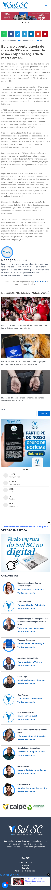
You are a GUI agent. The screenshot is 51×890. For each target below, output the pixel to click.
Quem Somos (25, 862)
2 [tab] (25, 22)
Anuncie (25, 865)
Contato (25, 868)
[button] (4, 34)
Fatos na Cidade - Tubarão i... (31, 605)
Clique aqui (40, 281)
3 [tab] (28, 22)
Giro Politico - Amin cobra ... (30, 698)
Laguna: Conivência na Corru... (31, 770)
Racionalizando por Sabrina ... (31, 589)
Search (4, 409)
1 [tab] (22, 22)
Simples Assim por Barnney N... (32, 788)
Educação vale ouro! (27, 716)
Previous (4, 16)
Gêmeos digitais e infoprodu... (31, 736)
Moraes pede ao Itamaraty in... (31, 643)
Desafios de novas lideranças (31, 680)
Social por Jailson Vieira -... (29, 662)
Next (47, 16)
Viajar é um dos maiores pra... (31, 628)
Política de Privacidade (25, 871)
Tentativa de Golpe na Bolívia (31, 752)
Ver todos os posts (26, 593)
